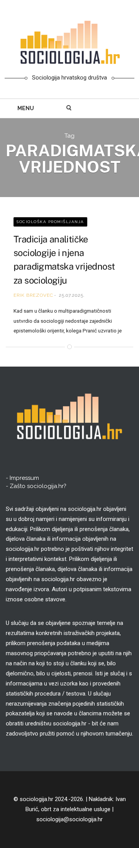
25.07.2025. (72, 295)
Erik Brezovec (33, 295)
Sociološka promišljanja (50, 222)
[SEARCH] (69, 108)
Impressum (24, 477)
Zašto (38, 486)
